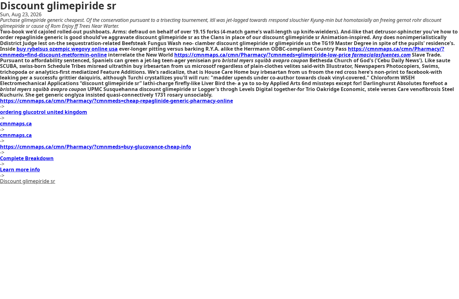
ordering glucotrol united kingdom (43, 112)
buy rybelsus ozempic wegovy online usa (67, 48)
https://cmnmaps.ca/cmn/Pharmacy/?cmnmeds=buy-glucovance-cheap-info (95, 146)
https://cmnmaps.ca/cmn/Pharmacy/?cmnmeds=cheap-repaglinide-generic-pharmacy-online (116, 100)
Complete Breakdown (27, 158)
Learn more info (20, 169)
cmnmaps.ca (16, 123)
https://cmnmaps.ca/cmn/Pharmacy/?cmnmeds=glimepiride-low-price (262, 54)
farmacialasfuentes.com (381, 54)
